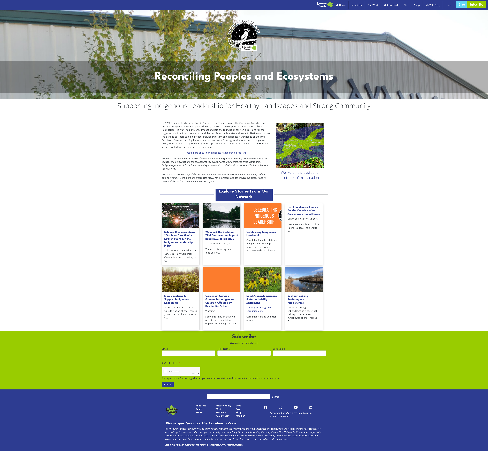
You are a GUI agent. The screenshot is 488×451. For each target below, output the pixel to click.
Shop (417, 5)
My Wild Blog (433, 5)
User (448, 5)
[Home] (325, 2)
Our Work (373, 5)
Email (165, 348)
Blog (238, 412)
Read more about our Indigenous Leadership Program (216, 152)
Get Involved (391, 5)
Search (275, 396)
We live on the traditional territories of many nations (300, 175)
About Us (357, 5)
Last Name (279, 348)
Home (342, 5)
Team (199, 409)
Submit (168, 384)
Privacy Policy (223, 405)
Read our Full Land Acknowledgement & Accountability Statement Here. (204, 444)
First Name (223, 348)
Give (406, 5)
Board (199, 412)
